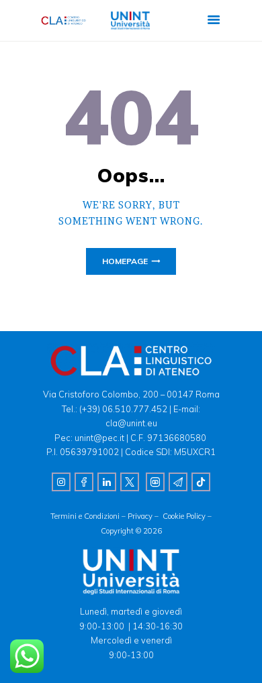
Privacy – (145, 516)
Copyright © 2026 (131, 531)
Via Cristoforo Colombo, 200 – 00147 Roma (131, 394)
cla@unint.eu (131, 423)
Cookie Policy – (187, 516)
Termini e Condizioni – (89, 516)
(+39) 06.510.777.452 (122, 408)
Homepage (125, 261)
